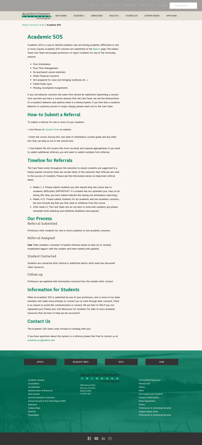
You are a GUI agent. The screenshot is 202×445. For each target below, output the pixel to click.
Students (94, 5)
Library (142, 387)
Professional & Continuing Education (155, 408)
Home (25, 24)
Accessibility (33, 383)
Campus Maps (34, 408)
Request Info (81, 362)
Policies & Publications (149, 397)
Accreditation (34, 387)
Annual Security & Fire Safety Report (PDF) (47, 401)
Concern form (52, 129)
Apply (40, 362)
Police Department (147, 401)
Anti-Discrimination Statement (41, 397)
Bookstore (32, 404)
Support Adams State (148, 411)
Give (161, 362)
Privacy (142, 404)
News (141, 390)
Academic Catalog (36, 380)
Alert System (34, 394)
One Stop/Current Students (151, 394)
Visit (121, 362)
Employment (33, 415)
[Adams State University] (37, 16)
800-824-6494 (85, 391)
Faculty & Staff (129, 5)
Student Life (131, 16)
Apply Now (171, 16)
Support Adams (152, 16)
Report (96, 48)
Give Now (163, 5)
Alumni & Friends (147, 5)
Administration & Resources (40, 390)
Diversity (32, 411)
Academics (79, 16)
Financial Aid (144, 383)
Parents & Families (111, 5)
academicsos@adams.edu (41, 340)
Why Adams (61, 16)
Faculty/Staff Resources (150, 380)
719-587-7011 (85, 394)
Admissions (97, 16)
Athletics (114, 16)
